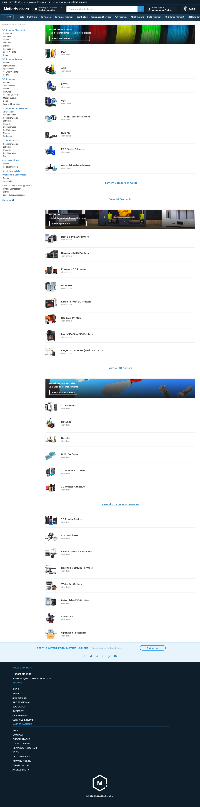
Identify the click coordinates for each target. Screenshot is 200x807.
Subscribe (152, 648)
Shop (15, 689)
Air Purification (9, 115)
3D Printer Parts (11, 140)
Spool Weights (9, 52)
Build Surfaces (9, 127)
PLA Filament (121, 17)
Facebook (85, 656)
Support (17, 711)
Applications (8, 69)
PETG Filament (154, 17)
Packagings (8, 49)
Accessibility (20, 769)
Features (7, 42)
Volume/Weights (10, 72)
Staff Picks (32, 17)
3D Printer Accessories (15, 108)
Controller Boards (10, 118)
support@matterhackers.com (31, 678)
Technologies (9, 86)
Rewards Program (24, 747)
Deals (5, 55)
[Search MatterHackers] (141, 9)
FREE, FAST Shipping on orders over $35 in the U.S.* (26, 2)
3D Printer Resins (12, 59)
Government (20, 715)
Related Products (10, 167)
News (16, 693)
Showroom (19, 698)
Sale (22, 17)
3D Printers (46, 17)
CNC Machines (10, 160)
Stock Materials (11, 171)
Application (8, 181)
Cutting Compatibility (12, 189)
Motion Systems (10, 98)
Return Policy (21, 756)
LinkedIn (103, 656)
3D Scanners (9, 112)
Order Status (21, 739)
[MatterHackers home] (16, 9)
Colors (6, 40)
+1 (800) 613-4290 (79, 2)
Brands (6, 46)
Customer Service (61, 2)
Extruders (7, 121)
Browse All (8, 200)
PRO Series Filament (174, 17)
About (16, 730)
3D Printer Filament (64, 17)
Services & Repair (23, 719)
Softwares (7, 136)
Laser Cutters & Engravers (17, 185)
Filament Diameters (11, 104)
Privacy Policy (21, 761)
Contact (17, 734)
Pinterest (109, 656)
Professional (21, 702)
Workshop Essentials (14, 174)
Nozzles (6, 133)
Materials (7, 36)
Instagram (97, 656)
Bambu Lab (82, 17)
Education (19, 706)
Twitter (91, 656)
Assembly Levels (10, 95)
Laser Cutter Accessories (14, 195)
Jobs (15, 752)
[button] (48, 9)
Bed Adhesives (9, 130)
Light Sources (9, 66)
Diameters (7, 33)
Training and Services (101, 17)
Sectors (6, 82)
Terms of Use (20, 765)
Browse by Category (14, 25)
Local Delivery (22, 743)
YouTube (115, 656)
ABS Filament (137, 17)
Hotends (7, 124)
